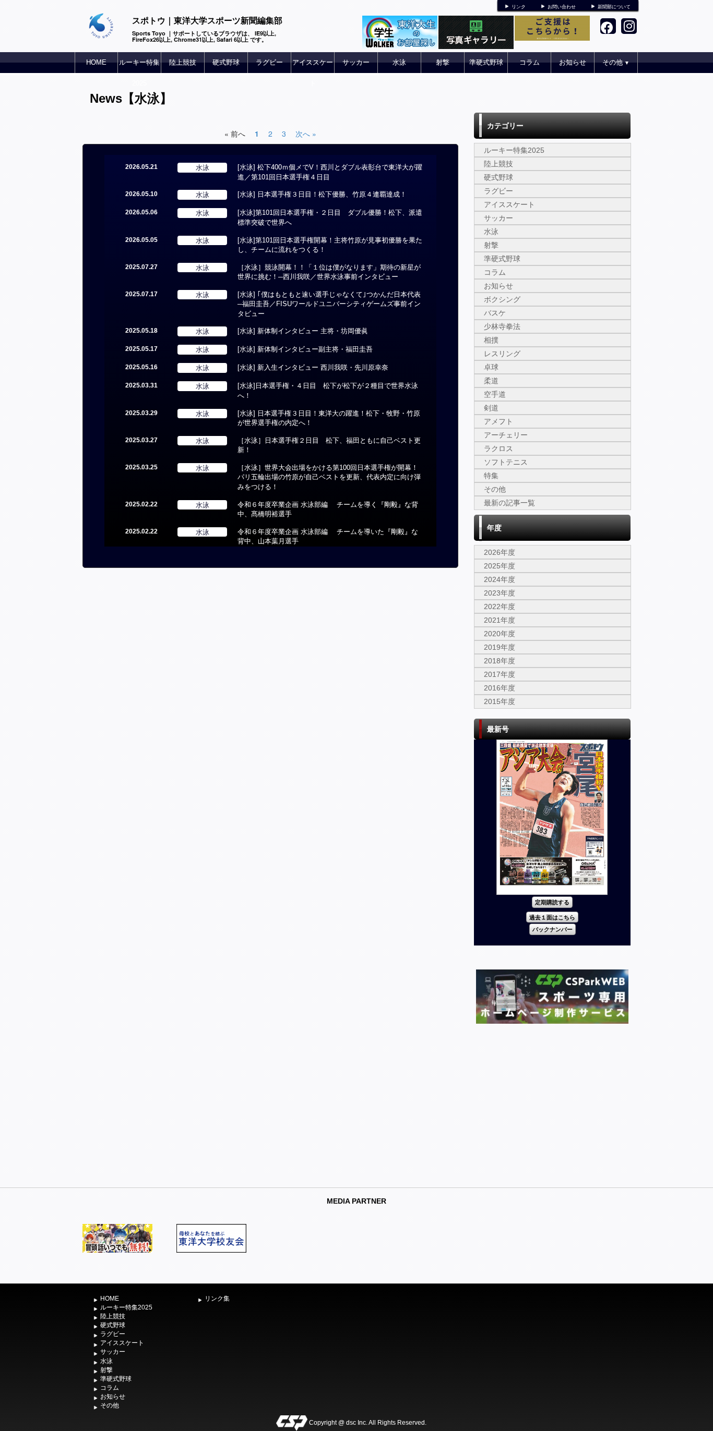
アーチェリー (506, 435)
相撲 (491, 340)
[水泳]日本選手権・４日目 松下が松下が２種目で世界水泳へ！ (327, 390)
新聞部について (614, 6)
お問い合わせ (562, 6)
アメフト (498, 421)
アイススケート (312, 72)
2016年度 (499, 688)
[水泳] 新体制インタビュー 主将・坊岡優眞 (302, 331)
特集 (491, 475)
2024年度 (499, 579)
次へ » (305, 133)
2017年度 (499, 674)
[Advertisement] (552, 1104)
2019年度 (499, 647)
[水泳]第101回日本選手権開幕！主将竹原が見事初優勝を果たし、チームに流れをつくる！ (329, 245)
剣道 (491, 408)
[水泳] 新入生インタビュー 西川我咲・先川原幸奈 (312, 367)
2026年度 (499, 552)
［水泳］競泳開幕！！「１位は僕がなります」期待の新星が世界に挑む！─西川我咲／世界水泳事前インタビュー (329, 272)
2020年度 (499, 633)
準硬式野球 (486, 62)
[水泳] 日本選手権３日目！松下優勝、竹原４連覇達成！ (322, 194)
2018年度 (499, 661)
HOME (96, 62)
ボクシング (502, 299)
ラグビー (269, 62)
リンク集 (217, 1298)
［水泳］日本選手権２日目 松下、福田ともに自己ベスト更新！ (329, 445)
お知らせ (572, 62)
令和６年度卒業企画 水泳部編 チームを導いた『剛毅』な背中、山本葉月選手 (327, 536)
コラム (529, 62)
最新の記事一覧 (509, 503)
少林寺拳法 (502, 326)
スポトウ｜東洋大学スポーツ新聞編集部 (207, 20)
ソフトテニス (506, 462)
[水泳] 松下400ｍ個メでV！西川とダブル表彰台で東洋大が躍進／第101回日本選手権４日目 (329, 172)
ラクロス (498, 448)
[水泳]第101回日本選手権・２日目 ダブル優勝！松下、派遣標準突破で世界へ (329, 217)
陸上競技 (182, 62)
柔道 (491, 381)
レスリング (502, 353)
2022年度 (499, 606)
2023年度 (499, 593)
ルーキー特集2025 (139, 72)
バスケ (495, 313)
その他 (615, 62)
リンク (519, 6)
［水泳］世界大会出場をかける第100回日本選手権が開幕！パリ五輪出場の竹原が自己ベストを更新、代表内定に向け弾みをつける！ (329, 477)
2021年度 (499, 620)
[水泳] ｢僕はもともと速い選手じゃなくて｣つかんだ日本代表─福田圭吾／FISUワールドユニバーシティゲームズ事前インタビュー (329, 304)
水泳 (399, 62)
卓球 (491, 367)
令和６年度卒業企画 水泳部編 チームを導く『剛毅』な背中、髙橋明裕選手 (327, 509)
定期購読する (552, 902)
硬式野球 (226, 62)
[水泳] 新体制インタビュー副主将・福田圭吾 (305, 349)
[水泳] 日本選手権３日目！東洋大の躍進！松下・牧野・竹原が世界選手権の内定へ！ (328, 418)
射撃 (442, 62)
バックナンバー (552, 929)
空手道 (495, 394)
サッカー (356, 62)
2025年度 (499, 566)
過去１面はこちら (552, 917)
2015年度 (499, 701)
